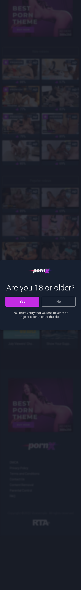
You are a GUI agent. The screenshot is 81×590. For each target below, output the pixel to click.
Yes (22, 302)
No (58, 302)
